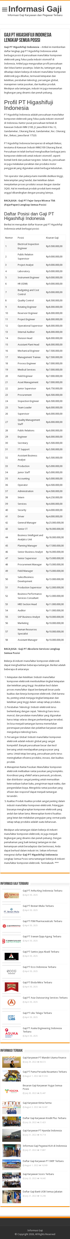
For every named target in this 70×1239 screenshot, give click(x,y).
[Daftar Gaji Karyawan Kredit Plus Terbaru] (11, 1122)
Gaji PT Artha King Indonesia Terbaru (42, 890)
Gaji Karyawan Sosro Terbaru (38, 1174)
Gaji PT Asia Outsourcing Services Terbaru (45, 997)
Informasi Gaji (35, 8)
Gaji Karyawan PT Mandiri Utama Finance (44, 1057)
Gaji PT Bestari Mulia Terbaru (38, 906)
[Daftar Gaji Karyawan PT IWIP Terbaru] (11, 1164)
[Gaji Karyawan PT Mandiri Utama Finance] (11, 1062)
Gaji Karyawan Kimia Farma (37, 1102)
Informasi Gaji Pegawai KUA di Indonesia (45, 1145)
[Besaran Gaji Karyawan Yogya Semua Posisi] (11, 1091)
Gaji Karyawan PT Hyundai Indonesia (42, 1130)
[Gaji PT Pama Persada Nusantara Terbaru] (11, 1075)
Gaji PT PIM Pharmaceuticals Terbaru (42, 921)
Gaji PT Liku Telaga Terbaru (37, 1013)
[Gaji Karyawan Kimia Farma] (11, 1107)
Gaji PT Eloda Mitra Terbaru (37, 982)
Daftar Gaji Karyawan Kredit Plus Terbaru (44, 1118)
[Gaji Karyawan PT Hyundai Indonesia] (11, 1135)
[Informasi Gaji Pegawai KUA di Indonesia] (11, 1150)
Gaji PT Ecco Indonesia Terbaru (39, 967)
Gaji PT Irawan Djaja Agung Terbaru (42, 936)
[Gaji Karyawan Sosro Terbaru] (11, 1180)
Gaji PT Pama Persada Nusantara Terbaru (45, 1071)
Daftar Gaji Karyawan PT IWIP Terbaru (43, 1161)
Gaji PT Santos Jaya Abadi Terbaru (41, 951)
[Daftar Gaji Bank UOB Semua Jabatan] (11, 1196)
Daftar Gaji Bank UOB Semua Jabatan (42, 1191)
